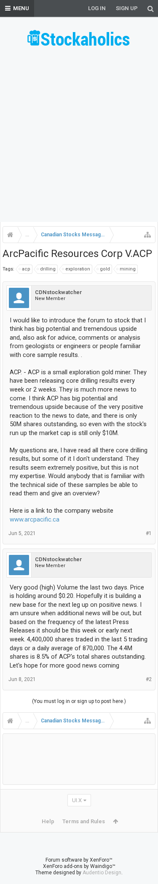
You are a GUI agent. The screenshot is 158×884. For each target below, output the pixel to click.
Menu (21, 8)
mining (128, 269)
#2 (149, 679)
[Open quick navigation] (147, 235)
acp (26, 269)
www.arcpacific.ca (34, 519)
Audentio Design (102, 873)
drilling (48, 269)
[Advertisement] (79, 137)
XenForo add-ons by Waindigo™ (79, 866)
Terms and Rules (83, 821)
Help (48, 821)
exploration (77, 269)
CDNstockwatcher (58, 292)
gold (105, 269)
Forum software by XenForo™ (79, 860)
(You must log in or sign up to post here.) (79, 701)
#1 (149, 533)
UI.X (77, 800)
